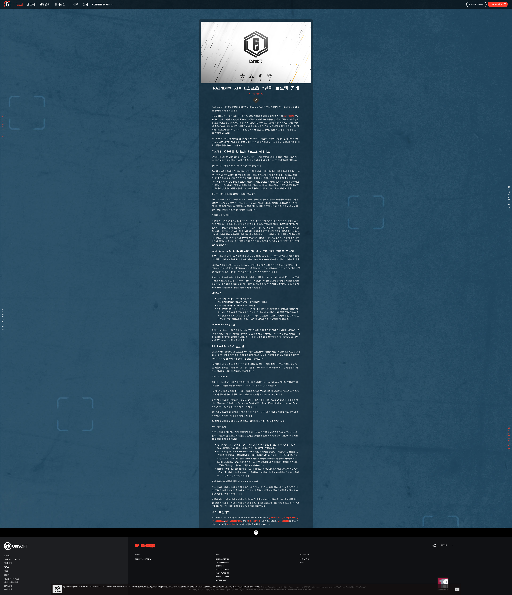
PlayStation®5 (222, 569)
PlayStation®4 (222, 573)
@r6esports (283, 521)
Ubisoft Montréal (143, 559)
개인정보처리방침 (11, 578)
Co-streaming (496, 4)
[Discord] (256, 532)
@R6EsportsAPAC (233, 521)
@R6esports (275, 517)
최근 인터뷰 (288, 116)
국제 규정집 (304, 559)
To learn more (237, 587)
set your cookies (253, 587)
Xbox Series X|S (222, 562)
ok (457, 589)
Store (7, 556)
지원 (6, 571)
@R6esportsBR (254, 521)
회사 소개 (8, 563)
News (6, 567)
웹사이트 (230, 524)
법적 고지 (8, 585)
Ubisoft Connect (12, 560)
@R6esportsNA (289, 517)
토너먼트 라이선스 (476, 4)
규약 (301, 562)
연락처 (7, 575)
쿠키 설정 (8, 589)
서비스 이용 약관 (11, 582)
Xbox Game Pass (222, 559)
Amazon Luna (221, 580)
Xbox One (219, 566)
